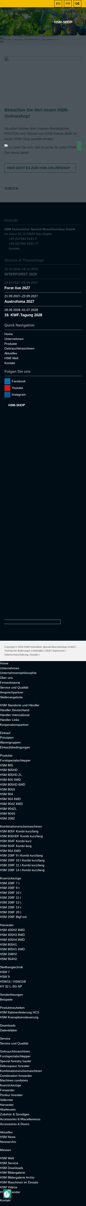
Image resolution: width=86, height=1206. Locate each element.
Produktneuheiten (12, 1007)
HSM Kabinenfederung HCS (19, 1012)
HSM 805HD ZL (11, 775)
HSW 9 (5, 976)
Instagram (19, 394)
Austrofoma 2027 (19, 301)
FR (68, 3)
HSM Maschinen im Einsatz (19, 1182)
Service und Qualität (14, 687)
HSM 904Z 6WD (11, 804)
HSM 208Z (7, 818)
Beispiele (6, 999)
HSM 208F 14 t (10, 907)
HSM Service (9, 1163)
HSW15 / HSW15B (13, 981)
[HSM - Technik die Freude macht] (10, 146)
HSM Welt (11, 358)
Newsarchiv (8, 1142)
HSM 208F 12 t (10, 902)
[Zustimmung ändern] (7, 1193)
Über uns (6, 677)
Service (5, 1038)
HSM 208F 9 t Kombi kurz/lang (21, 855)
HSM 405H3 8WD (12, 935)
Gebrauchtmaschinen (19, 348)
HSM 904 (6, 794)
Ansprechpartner (11, 692)
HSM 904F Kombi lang (16, 846)
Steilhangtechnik (11, 967)
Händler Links (9, 720)
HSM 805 (6, 765)
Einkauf (5, 733)
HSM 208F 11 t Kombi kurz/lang (22, 865)
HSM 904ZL (8, 808)
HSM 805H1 (8, 944)
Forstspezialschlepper (15, 760)
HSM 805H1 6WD (12, 949)
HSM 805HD (8, 770)
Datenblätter (8, 1030)
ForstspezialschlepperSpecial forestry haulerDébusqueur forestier (15, 1061)
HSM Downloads (11, 1168)
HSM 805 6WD (10, 779)
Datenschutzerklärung (16, 654)
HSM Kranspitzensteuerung (19, 1017)
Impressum (58, 650)
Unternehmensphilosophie (18, 673)
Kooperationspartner (14, 724)
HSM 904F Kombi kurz (16, 841)
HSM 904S (7, 813)
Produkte (10, 343)
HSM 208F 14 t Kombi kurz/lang (22, 870)
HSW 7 (5, 972)
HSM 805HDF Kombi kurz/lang (21, 836)
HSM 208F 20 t (10, 912)
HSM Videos (8, 1187)
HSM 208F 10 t (10, 892)
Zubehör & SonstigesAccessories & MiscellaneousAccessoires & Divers (20, 1119)
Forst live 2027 (17, 288)
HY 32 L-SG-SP (11, 986)
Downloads (7, 1025)
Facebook (19, 381)
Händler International (14, 715)
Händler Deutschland (14, 710)
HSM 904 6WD (10, 799)
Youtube (17, 388)
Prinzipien (7, 737)
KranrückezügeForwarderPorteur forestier (11, 1090)
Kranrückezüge (10, 878)
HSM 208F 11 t (10, 897)
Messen (5, 1150)
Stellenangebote (11, 697)
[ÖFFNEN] (48, 3)
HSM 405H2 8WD (12, 930)
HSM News (7, 1137)
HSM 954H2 (8, 959)
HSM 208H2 (8, 954)
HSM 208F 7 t (9, 883)
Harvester (7, 925)
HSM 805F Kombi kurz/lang (19, 831)
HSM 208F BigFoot (13, 917)
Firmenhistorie (10, 682)
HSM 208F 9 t (9, 888)
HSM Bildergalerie (12, 1172)
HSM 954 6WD (10, 851)
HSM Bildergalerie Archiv (17, 1177)
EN (58, 3)
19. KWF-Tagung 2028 (23, 315)
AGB (47, 650)
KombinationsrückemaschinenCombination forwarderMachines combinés (21, 1075)
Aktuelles (10, 353)
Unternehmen (14, 339)
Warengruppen (10, 742)
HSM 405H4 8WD (12, 939)
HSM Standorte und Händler (19, 705)
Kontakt (9, 363)
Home (8, 334)
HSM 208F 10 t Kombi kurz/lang (22, 860)
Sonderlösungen (11, 994)
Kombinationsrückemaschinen (21, 826)
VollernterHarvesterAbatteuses (8, 1104)
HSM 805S (7, 789)
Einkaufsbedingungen (15, 747)
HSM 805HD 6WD (12, 784)
